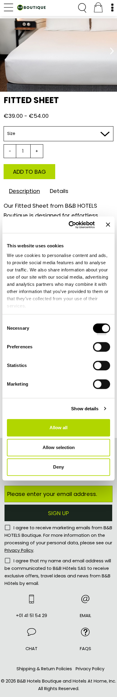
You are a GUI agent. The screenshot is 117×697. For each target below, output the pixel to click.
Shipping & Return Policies (44, 669)
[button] (31, 640)
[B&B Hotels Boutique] (31, 9)
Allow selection (59, 447)
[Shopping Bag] (98, 8)
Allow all (59, 427)
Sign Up (58, 513)
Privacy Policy (18, 550)
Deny (58, 466)
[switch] (101, 349)
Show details (84, 408)
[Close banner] (108, 225)
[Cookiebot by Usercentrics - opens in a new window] (71, 225)
